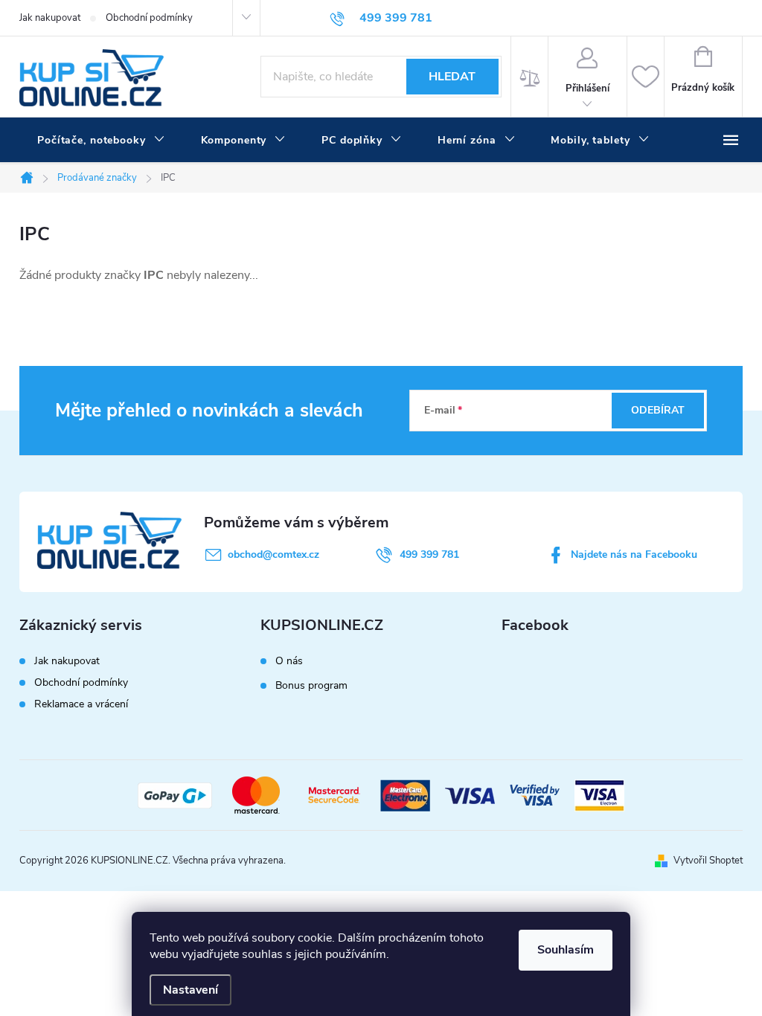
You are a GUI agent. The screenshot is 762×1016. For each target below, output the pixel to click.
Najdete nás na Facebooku (634, 554)
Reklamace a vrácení (81, 704)
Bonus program (311, 686)
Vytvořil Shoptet (708, 860)
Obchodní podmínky (149, 18)
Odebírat (658, 410)
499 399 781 (429, 554)
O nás (289, 661)
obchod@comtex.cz (273, 554)
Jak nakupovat (49, 18)
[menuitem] (101, 141)
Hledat (452, 76)
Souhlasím (565, 950)
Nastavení (190, 990)
